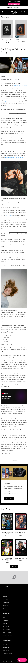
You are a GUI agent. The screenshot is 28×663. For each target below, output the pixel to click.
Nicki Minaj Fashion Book (20, 39)
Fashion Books (6, 647)
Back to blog (15, 460)
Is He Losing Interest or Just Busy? (17, 347)
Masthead (5, 593)
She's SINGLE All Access (8, 635)
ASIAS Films (5, 620)
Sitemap (4, 608)
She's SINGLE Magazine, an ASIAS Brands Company (15, 661)
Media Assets (5, 599)
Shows (4, 617)
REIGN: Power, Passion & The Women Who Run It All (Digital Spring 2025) (7, 559)
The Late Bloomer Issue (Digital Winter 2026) (7, 533)
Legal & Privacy (6, 605)
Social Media (5, 623)
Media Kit (5, 644)
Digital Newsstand (6, 629)
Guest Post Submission (7, 653)
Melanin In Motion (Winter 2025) (21, 558)
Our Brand (5, 590)
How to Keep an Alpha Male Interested (18, 232)
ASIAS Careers (6, 602)
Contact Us (5, 596)
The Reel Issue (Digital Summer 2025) (20, 533)
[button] (2, 12)
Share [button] (3, 76)
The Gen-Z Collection (7, 632)
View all (14, 566)
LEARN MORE (9, 498)
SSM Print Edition (6, 626)
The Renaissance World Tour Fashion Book (7, 40)
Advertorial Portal (6, 650)
